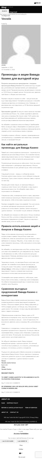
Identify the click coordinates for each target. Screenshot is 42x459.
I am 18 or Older (7, 441)
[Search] (33, 3)
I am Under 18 (22, 441)
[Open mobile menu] (2, 3)
